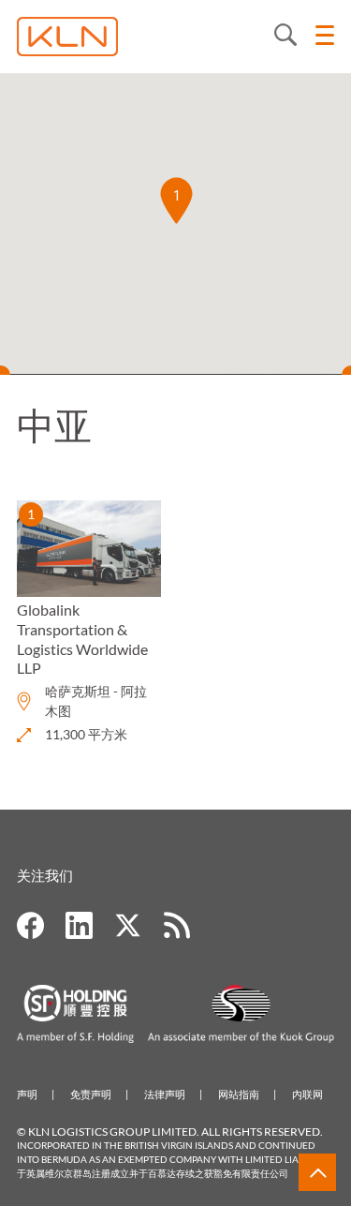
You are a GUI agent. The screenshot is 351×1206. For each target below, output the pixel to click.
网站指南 (238, 1094)
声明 (27, 1094)
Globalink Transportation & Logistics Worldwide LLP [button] (82, 639)
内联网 (307, 1094)
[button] (176, 200)
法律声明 (164, 1094)
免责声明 (90, 1094)
